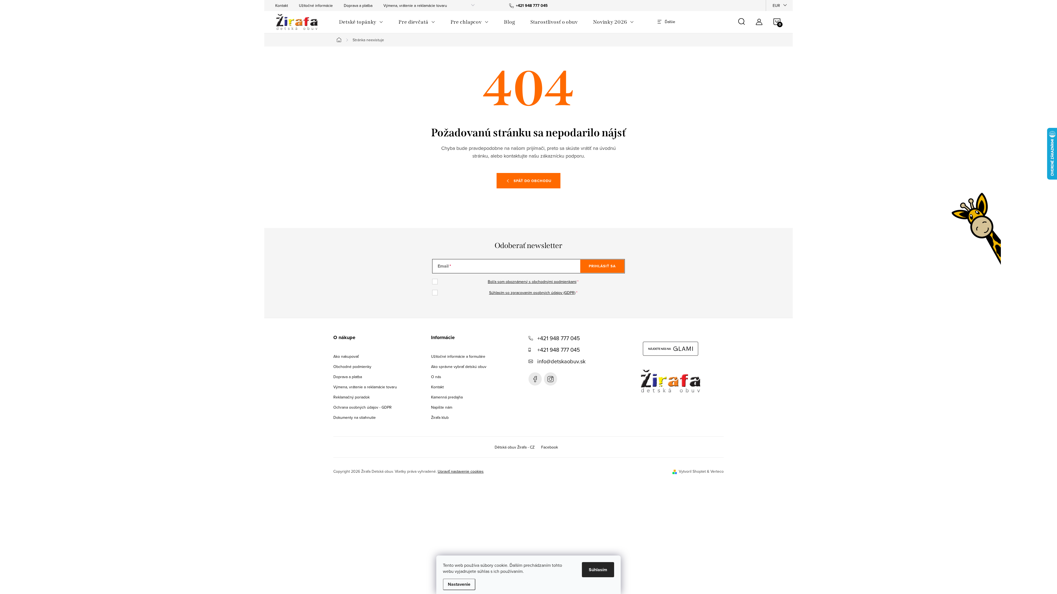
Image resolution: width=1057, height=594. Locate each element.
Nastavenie (459, 584)
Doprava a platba (358, 5)
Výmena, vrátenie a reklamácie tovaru (415, 5)
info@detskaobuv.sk (561, 361)
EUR (776, 5)
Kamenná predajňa (447, 397)
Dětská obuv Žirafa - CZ (515, 447)
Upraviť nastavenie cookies (461, 471)
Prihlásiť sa (602, 266)
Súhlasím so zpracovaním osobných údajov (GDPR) (532, 292)
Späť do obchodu (532, 180)
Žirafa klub (440, 417)
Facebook (535, 379)
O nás (436, 376)
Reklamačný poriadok (351, 397)
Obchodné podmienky (352, 366)
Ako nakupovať (346, 356)
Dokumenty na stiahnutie (354, 417)
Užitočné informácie (316, 5)
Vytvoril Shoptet (692, 471)
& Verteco (715, 471)
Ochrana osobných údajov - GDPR (362, 407)
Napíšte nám (441, 407)
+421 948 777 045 (558, 338)
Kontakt (281, 5)
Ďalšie (670, 21)
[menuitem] (361, 22)
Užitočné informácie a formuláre (458, 356)
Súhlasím (598, 569)
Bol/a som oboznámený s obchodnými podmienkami (532, 281)
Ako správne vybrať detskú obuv (458, 366)
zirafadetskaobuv (550, 379)
